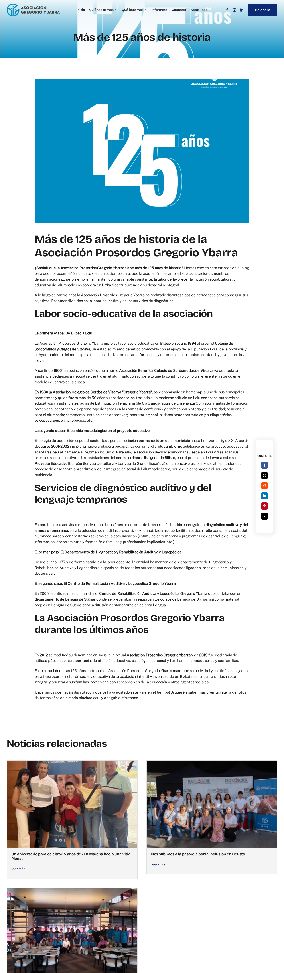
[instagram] (234, 10)
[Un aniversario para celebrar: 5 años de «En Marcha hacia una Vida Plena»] (72, 763)
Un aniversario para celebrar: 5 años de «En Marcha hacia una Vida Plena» (70, 856)
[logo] (33, 5)
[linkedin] (241, 10)
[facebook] (227, 10)
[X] (264, 475)
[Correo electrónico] (264, 516)
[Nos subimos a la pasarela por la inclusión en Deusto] (212, 763)
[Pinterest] (264, 506)
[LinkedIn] (264, 495)
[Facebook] (264, 465)
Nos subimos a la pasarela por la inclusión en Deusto (198, 854)
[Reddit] (264, 485)
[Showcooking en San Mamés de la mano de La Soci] (72, 890)
